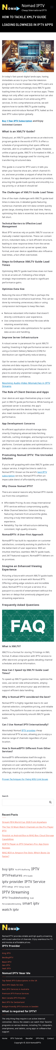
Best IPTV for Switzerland (13, 1002)
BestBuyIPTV (7, 957)
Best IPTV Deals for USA (12, 985)
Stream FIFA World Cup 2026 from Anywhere (24, 822)
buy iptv (8, 869)
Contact (50, 1038)
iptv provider (12, 881)
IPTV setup (7, 886)
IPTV (35, 868)
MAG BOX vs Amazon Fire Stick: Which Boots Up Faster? (26, 854)
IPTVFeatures (12, 875)
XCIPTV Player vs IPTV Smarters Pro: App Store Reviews (25, 846)
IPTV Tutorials (16, 1038)
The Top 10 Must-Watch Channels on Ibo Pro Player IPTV (28, 829)
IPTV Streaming (15, 892)
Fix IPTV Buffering (22, 869)
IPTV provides (28, 730)
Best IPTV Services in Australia (15, 989)
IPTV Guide (28, 876)
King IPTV (6, 953)
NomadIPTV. (36, 1042)
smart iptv (30, 903)
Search (5, 796)
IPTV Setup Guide (22, 887)
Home (4, 1038)
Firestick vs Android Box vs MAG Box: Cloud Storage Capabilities (28, 837)
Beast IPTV (6, 962)
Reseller (29, 1038)
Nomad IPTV (33, 5)
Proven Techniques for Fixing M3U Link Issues (25, 779)
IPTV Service (34, 881)
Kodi (32, 898)
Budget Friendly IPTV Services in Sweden (20, 1006)
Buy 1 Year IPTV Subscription (17, 120)
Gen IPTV (6, 965)
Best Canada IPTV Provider (14, 998)
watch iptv (10, 909)
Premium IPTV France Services (15, 993)
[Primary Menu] (52, 7)
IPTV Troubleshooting (15, 897)
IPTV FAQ (40, 1038)
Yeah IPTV (6, 968)
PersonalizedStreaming (11, 904)
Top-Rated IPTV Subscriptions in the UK (19, 980)
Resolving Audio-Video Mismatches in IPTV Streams (26, 384)
